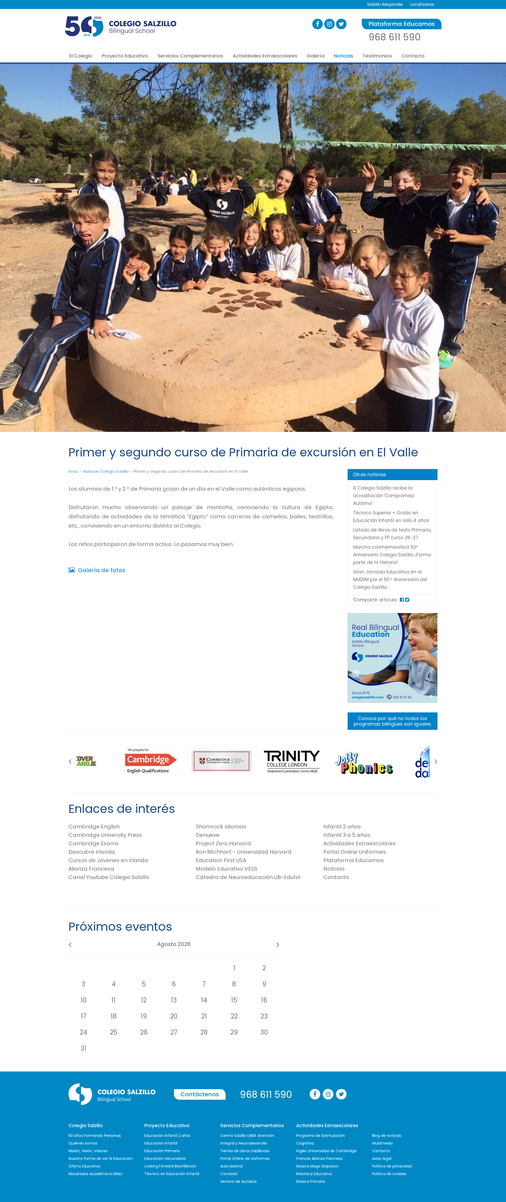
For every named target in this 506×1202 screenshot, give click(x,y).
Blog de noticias (386, 1135)
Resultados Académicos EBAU (96, 1173)
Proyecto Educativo (125, 55)
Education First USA (221, 860)
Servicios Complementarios (190, 55)
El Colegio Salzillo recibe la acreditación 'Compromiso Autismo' (383, 495)
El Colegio (80, 55)
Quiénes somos (83, 1143)
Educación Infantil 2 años (167, 1135)
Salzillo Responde (385, 4)
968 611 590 (394, 37)
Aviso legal (381, 1158)
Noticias (343, 55)
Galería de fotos (100, 570)
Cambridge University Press (105, 835)
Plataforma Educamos (401, 24)
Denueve (208, 835)
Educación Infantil (160, 1143)
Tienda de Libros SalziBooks (245, 1150)
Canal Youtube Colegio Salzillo (109, 877)
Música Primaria (310, 1181)
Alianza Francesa (91, 868)
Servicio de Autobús (238, 1181)
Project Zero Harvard (223, 843)
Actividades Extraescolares (265, 55)
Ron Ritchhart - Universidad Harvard (243, 852)
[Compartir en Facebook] (402, 599)
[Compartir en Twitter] (407, 599)
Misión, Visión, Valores (88, 1150)
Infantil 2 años (342, 826)
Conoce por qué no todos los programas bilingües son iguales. (393, 721)
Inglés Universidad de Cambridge (326, 1150)
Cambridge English (94, 826)
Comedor (229, 1173)
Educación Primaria (162, 1150)
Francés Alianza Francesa (319, 1158)
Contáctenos (200, 1094)
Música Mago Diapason (317, 1166)
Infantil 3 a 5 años (346, 835)
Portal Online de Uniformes (245, 1158)
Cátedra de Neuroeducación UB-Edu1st (248, 877)
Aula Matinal (231, 1166)
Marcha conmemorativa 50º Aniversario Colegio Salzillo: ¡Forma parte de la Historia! (392, 555)
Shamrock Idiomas (221, 826)
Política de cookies (389, 1173)
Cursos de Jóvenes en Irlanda (108, 860)
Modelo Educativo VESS (226, 868)
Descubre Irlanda (92, 852)
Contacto (413, 55)
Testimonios (377, 55)
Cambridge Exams (94, 843)
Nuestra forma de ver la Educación (101, 1158)
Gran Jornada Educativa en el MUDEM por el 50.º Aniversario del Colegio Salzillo (390, 579)
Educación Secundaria (165, 1158)
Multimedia (382, 1143)
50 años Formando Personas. (95, 1135)
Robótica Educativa (314, 1173)
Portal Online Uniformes (354, 852)
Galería (315, 55)
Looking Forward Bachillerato (170, 1166)
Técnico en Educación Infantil (171, 1173)
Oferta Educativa (84, 1166)
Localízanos (422, 4)
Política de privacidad (392, 1166)
